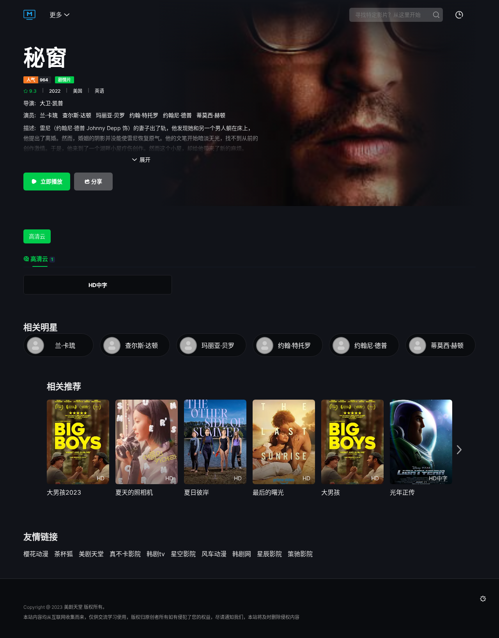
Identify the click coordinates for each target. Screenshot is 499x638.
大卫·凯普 (53, 103)
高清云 (37, 236)
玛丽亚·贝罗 (112, 115)
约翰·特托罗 (145, 115)
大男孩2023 (64, 492)
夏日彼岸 (196, 492)
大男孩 (330, 492)
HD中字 (97, 285)
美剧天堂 (91, 554)
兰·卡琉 (50, 115)
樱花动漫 (35, 554)
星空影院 (183, 554)
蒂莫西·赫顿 (212, 115)
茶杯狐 (63, 554)
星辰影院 (269, 554)
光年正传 (402, 492)
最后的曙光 (268, 492)
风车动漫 (214, 554)
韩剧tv (156, 554)
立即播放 (50, 181)
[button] (459, 450)
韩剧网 (241, 554)
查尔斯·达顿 (78, 115)
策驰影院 (300, 554)
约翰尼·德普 (179, 115)
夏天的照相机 (134, 492)
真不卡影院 (125, 554)
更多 (60, 15)
